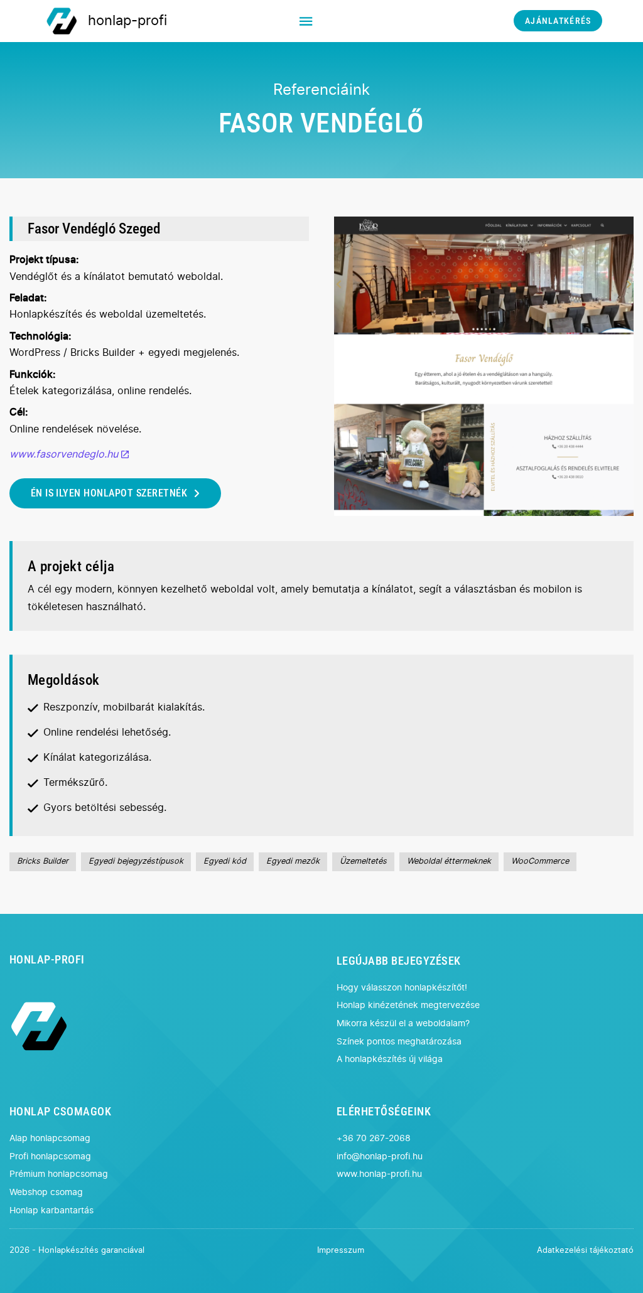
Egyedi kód (224, 861)
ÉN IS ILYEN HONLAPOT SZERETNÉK (109, 493)
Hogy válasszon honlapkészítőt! (402, 987)
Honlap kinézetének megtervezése (408, 1005)
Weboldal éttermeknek (449, 861)
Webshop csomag (46, 1192)
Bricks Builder (42, 861)
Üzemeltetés (363, 861)
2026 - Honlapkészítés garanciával (76, 1251)
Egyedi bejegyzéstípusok (136, 861)
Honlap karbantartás (51, 1210)
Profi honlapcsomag (50, 1156)
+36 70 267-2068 (374, 1138)
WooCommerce (540, 861)
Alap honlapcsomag (49, 1138)
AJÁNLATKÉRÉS (558, 21)
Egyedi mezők (293, 861)
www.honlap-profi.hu (379, 1174)
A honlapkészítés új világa (390, 1059)
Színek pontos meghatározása (399, 1041)
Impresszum (340, 1251)
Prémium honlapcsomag (58, 1174)
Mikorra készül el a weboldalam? (403, 1023)
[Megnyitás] (306, 21)
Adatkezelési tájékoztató (585, 1251)
